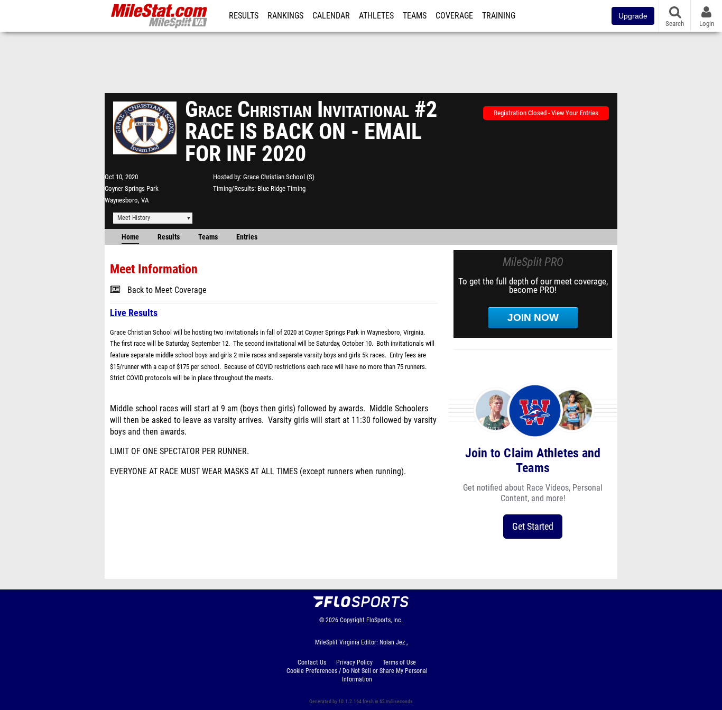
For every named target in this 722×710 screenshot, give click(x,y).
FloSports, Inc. (384, 620)
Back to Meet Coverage (167, 290)
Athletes (376, 16)
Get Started (532, 526)
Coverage (454, 16)
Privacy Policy (354, 662)
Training (498, 16)
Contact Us (312, 662)
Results (243, 16)
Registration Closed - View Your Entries (546, 113)
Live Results (134, 312)
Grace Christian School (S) (278, 177)
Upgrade (632, 16)
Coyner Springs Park (132, 188)
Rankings (285, 16)
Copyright (352, 620)
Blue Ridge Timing (281, 188)
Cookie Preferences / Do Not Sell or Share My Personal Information (357, 675)
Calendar (331, 16)
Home (130, 237)
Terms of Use (399, 662)
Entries (246, 237)
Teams (415, 16)
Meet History (133, 218)
